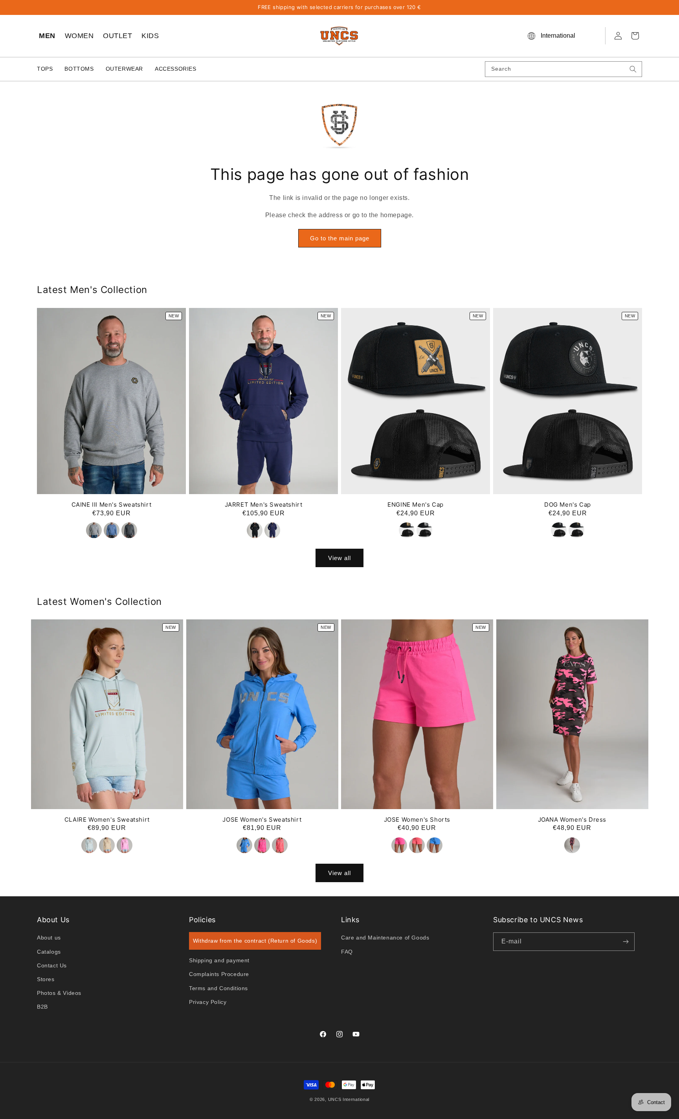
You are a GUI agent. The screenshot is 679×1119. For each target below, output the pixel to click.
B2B (42, 1007)
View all (339, 557)
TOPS (45, 69)
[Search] (633, 69)
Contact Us (52, 965)
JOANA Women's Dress (572, 819)
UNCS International (349, 1099)
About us (49, 938)
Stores (46, 979)
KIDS (150, 36)
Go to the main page (339, 238)
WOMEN (79, 36)
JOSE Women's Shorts (417, 819)
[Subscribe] (625, 941)
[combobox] (563, 69)
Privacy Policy (207, 1002)
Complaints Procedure (219, 974)
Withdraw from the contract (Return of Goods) (255, 941)
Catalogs (49, 952)
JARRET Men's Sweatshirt (264, 504)
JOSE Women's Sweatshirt (261, 819)
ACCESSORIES (175, 69)
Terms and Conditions (218, 988)
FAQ (347, 952)
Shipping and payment (219, 960)
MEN (47, 36)
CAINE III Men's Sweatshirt (112, 504)
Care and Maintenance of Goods (385, 938)
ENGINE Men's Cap (415, 504)
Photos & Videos (59, 993)
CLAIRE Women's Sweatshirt (107, 819)
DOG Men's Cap (567, 504)
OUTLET (117, 36)
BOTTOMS (79, 69)
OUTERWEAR (124, 69)
